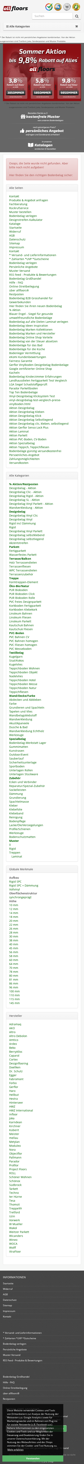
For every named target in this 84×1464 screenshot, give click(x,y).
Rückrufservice (19, 208)
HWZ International (21, 1110)
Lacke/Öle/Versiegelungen (26, 825)
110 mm (14, 995)
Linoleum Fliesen (20, 617)
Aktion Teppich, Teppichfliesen (29, 447)
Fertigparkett (17, 551)
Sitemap (14, 243)
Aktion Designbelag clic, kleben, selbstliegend (39, 423)
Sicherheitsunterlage (23, 762)
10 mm (13, 905)
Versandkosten (19, 463)
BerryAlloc (15, 1051)
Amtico (13, 1040)
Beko (12, 1048)
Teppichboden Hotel (22, 680)
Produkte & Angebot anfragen (28, 200)
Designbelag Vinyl (20, 519)
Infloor (13, 1114)
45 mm (13, 948)
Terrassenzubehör (21, 574)
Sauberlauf (16, 758)
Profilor (14, 1165)
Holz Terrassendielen (23, 562)
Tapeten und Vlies (20, 711)
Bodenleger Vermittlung (24, 353)
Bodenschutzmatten (22, 837)
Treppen (14, 852)
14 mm (13, 913)
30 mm (13, 936)
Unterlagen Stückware (23, 774)
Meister (14, 1134)
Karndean (15, 1122)
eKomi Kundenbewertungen (27, 357)
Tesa (12, 1200)
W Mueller (16, 1224)
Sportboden (17, 766)
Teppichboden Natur (23, 688)
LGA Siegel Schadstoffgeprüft (28, 384)
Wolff (12, 1247)
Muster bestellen (20, 212)
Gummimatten (18, 747)
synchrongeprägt (20, 897)
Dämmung (16, 794)
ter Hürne (15, 1196)
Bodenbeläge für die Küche (27, 349)
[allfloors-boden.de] (15, 8)
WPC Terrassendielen (23, 570)
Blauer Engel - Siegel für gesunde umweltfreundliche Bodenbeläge (31, 316)
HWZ (12, 1106)
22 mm (13, 924)
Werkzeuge (16, 735)
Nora (12, 1149)
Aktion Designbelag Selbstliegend (31, 420)
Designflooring (18, 1063)
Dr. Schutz (16, 1071)
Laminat (16, 856)
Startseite (15, 227)
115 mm (14, 999)
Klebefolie (15, 809)
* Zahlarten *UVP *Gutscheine (29, 259)
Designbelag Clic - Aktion (25, 492)
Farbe (13, 703)
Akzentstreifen (18, 543)
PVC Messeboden (20, 649)
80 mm (13, 975)
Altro (12, 1032)
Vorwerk (14, 1220)
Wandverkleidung (20, 719)
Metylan (14, 1142)
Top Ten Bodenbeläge (23, 392)
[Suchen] (77, 16)
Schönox (14, 1181)
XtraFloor (15, 1251)
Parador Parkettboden (23, 388)
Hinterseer (16, 1102)
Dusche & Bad (18, 727)
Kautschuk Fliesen (21, 629)
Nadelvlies (16, 676)
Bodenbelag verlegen (23, 216)
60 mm (13, 960)
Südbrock (15, 1185)
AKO (12, 1028)
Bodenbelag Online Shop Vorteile (31, 337)
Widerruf (15, 231)
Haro (12, 1091)
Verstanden (33, 1458)
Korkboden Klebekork (23, 609)
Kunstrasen (16, 750)
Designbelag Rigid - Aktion (26, 496)
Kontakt (14, 196)
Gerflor (13, 1087)
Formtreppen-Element (23, 582)
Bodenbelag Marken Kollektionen (31, 329)
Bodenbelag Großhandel (25, 278)
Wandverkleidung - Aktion (26, 507)
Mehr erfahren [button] (15, 1449)
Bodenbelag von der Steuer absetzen (33, 341)
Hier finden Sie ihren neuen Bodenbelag (35, 306)
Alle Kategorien (19, 26)
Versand (64, 1448)
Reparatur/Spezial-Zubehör (27, 786)
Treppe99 (15, 1208)
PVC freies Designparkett (25, 602)
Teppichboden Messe (23, 684)
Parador (14, 1161)
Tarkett (13, 1189)
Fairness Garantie (20, 361)
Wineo (13, 1240)
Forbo (13, 1083)
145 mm (14, 1003)
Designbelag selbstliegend (26, 539)
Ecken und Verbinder (23, 782)
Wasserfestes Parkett (23, 555)
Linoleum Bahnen (20, 613)
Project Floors (18, 1169)
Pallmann (15, 1157)
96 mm (13, 987)
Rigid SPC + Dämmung (23, 885)
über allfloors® (19, 290)
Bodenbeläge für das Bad (25, 345)
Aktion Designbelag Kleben (26, 412)
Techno (14, 1193)
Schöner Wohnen (20, 1177)
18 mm (13, 917)
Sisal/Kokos (16, 660)
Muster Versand (19, 271)
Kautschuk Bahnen (21, 625)
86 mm (13, 983)
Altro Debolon (18, 1036)
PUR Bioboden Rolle (22, 598)
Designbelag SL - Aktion (24, 500)
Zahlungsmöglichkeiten (24, 459)
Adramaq (15, 1024)
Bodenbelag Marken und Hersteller (32, 333)
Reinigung (15, 817)
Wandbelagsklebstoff (23, 715)
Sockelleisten (17, 790)
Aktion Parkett (18, 435)
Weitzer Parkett (19, 1232)
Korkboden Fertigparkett (25, 605)
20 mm (13, 921)
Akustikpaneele (19, 723)
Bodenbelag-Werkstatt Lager (27, 743)
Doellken (15, 1067)
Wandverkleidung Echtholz (26, 731)
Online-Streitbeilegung (24, 286)
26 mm (13, 928)
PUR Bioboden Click (22, 594)
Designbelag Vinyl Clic (23, 515)
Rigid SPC (15, 881)
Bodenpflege (17, 821)
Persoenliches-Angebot (24, 455)
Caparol (14, 1055)
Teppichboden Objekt (23, 672)
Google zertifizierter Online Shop (30, 369)
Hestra (13, 1098)
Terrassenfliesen (20, 566)
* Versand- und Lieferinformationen (32, 255)
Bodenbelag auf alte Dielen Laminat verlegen (38, 322)
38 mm (13, 940)
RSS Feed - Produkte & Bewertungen (32, 274)
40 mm (13, 944)
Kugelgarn (16, 656)
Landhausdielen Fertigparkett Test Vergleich (38, 380)
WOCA (13, 1244)
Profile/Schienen (19, 829)
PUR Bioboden (18, 590)
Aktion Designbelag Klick (25, 416)
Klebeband (16, 813)
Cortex (13, 1059)
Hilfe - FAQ (16, 282)
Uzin (12, 1216)
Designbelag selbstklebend (27, 535)
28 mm (13, 932)
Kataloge (15, 224)
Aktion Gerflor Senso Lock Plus (28, 427)
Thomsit (14, 1204)
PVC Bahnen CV (19, 637)
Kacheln (14, 372)
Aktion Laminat (19, 431)
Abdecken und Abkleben (25, 700)
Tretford (14, 1212)
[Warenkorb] (76, 26)
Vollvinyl (14, 889)
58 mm (13, 956)
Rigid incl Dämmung (22, 523)
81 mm (13, 979)
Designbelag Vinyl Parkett (25, 531)
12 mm (13, 909)
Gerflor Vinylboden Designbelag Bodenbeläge (39, 365)
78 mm (13, 972)
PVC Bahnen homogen (23, 641)
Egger (13, 1075)
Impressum (16, 247)
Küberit (14, 1130)
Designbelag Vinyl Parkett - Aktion (31, 504)
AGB (12, 235)
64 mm (13, 964)
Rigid (12, 527)
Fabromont (16, 1079)
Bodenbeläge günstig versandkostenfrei (35, 451)
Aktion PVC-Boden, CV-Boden (27, 439)
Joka (11, 1118)
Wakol (13, 1228)
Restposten (16, 294)
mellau (13, 1138)
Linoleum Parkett (20, 621)
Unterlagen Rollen (21, 770)
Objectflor (15, 1153)
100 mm (14, 991)
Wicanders (16, 1236)
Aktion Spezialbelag (22, 443)
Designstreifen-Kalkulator (26, 220)
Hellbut (14, 1095)
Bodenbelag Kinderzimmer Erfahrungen (35, 376)
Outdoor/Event (18, 754)
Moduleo (15, 1146)
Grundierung (17, 798)
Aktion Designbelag (21, 408)
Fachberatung (18, 204)
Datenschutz (17, 239)
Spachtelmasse (19, 801)
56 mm (13, 952)
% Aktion (15, 310)
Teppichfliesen (18, 692)
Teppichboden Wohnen (24, 668)
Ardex (13, 1044)
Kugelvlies (15, 664)
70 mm (13, 968)
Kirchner (15, 1126)
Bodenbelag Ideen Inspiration (28, 325)
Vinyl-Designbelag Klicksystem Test (32, 396)
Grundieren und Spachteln (26, 707)
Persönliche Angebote (23, 267)
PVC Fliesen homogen (23, 645)
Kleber (13, 805)
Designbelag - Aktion (22, 488)
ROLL (12, 1173)
